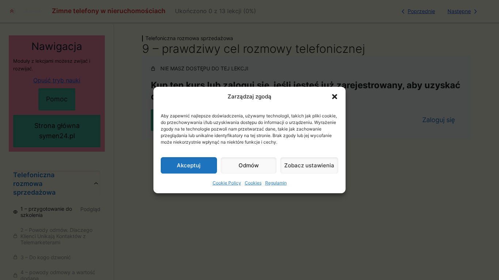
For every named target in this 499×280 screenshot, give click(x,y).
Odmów (249, 165)
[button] (334, 96)
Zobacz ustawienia (309, 165)
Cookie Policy (227, 183)
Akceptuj (189, 165)
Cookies (253, 183)
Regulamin (276, 183)
